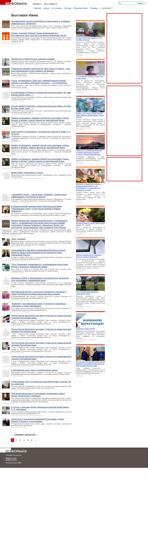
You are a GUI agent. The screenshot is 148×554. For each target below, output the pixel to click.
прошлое (30, 434)
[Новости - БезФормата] (14, 3)
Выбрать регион (11, 460)
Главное (37, 8)
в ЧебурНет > (106, 8)
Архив (46, 8)
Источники (57, 8)
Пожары (94, 8)
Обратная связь (11, 458)
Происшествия (80, 8)
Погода (67, 8)
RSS (19, 463)
